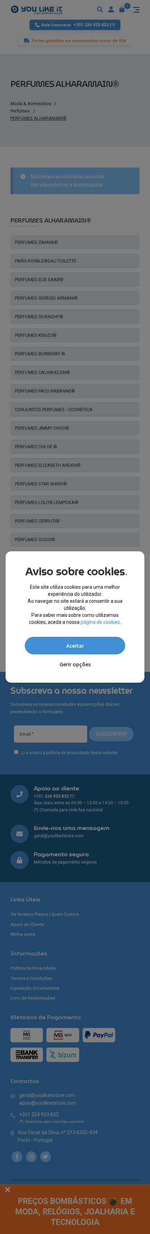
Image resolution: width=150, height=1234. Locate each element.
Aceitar (75, 645)
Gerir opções (75, 664)
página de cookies (100, 622)
